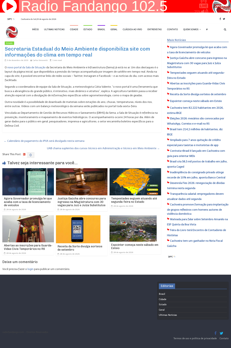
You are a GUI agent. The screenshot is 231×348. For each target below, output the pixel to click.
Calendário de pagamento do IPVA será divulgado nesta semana (44, 140)
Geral (113, 29)
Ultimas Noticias (54, 29)
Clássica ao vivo (132, 29)
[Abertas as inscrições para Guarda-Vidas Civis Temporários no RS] (28, 217)
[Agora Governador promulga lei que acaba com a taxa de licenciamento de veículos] (28, 170)
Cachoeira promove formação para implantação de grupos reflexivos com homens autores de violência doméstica (197, 209)
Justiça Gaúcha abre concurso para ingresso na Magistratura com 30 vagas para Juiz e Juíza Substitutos (82, 202)
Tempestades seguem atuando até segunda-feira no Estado (134, 200)
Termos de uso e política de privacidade (195, 338)
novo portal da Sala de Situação (26, 67)
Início (35, 29)
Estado (87, 29)
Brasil (101, 29)
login (30, 269)
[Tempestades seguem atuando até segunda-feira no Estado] (135, 170)
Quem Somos (190, 29)
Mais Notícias (176, 40)
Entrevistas (154, 29)
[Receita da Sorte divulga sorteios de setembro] (78, 217)
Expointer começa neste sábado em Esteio (134, 246)
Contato (172, 29)
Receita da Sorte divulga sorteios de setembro (80, 248)
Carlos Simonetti (40, 60)
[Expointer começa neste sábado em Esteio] (133, 217)
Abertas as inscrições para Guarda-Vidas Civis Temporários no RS (28, 247)
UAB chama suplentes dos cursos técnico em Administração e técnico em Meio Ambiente (103, 148)
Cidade (74, 29)
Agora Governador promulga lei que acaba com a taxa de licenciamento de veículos (28, 202)
